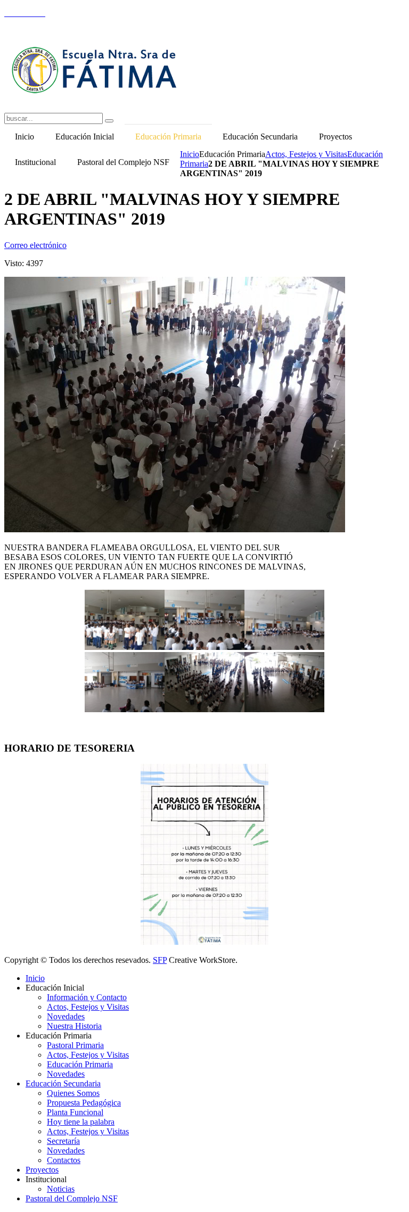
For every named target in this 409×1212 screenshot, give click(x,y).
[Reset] (109, 120)
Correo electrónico (35, 245)
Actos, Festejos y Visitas (306, 154)
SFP (160, 959)
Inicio (189, 154)
